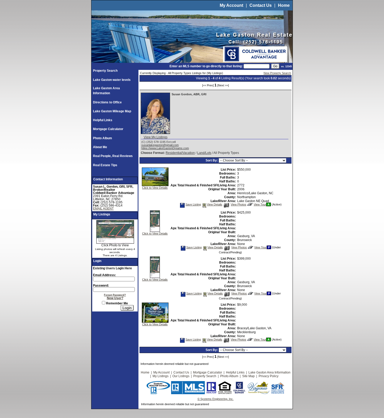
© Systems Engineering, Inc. (215, 398)
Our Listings (180, 376)
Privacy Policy (268, 376)
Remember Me (116, 303)
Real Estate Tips (105, 165)
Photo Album (102, 138)
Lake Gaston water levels (112, 80)
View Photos (238, 204)
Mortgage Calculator (108, 129)
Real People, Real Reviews (113, 156)
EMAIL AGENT (103, 208)
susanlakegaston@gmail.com (160, 145)
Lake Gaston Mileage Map (112, 111)
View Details (214, 204)
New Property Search (277, 73)
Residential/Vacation (180, 153)
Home (284, 5)
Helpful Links (102, 120)
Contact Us (260, 5)
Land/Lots (204, 153)
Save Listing (193, 204)
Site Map (248, 376)
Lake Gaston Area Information (269, 372)
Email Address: (104, 275)
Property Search (105, 71)
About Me (100, 147)
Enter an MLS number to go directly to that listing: (206, 66)
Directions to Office (107, 102)
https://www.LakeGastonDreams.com (165, 148)
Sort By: (212, 160)
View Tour (259, 204)
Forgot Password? (115, 295)
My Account (231, 5)
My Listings (160, 376)
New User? (115, 298)
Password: (101, 285)
